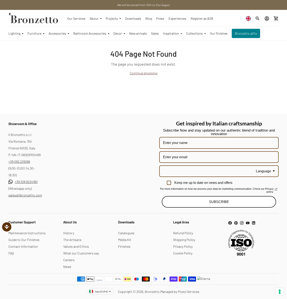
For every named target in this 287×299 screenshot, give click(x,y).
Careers (69, 260)
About (94, 18)
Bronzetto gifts (246, 33)
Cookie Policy (182, 253)
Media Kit (124, 240)
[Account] (266, 18)
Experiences (177, 18)
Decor (117, 33)
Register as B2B (202, 18)
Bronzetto (152, 292)
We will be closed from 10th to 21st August (143, 5)
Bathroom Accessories (89, 33)
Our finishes (219, 33)
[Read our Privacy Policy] (276, 189)
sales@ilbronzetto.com (25, 195)
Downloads (133, 18)
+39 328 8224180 (26, 182)
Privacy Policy (183, 246)
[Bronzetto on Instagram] (242, 223)
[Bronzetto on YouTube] (248, 223)
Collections (194, 33)
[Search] (257, 18)
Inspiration (171, 33)
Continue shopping (143, 73)
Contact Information (23, 246)
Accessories (57, 33)
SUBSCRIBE (219, 202)
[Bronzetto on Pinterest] (236, 223)
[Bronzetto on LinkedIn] (253, 223)
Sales (155, 33)
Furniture (34, 33)
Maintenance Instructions (27, 233)
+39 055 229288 (19, 161)
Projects (112, 18)
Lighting (14, 33)
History (68, 233)
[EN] (249, 18)
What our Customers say (81, 253)
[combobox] (249, 18)
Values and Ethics (76, 246)
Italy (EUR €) (101, 291)
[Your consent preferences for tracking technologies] (280, 292)
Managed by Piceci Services (179, 292)
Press (160, 18)
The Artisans (72, 240)
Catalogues (126, 233)
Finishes (124, 246)
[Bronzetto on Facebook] (230, 223)
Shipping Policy (184, 240)
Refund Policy (183, 233)
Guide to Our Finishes (23, 240)
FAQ (11, 253)
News (67, 267)
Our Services (76, 18)
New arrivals (138, 33)
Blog (148, 18)
